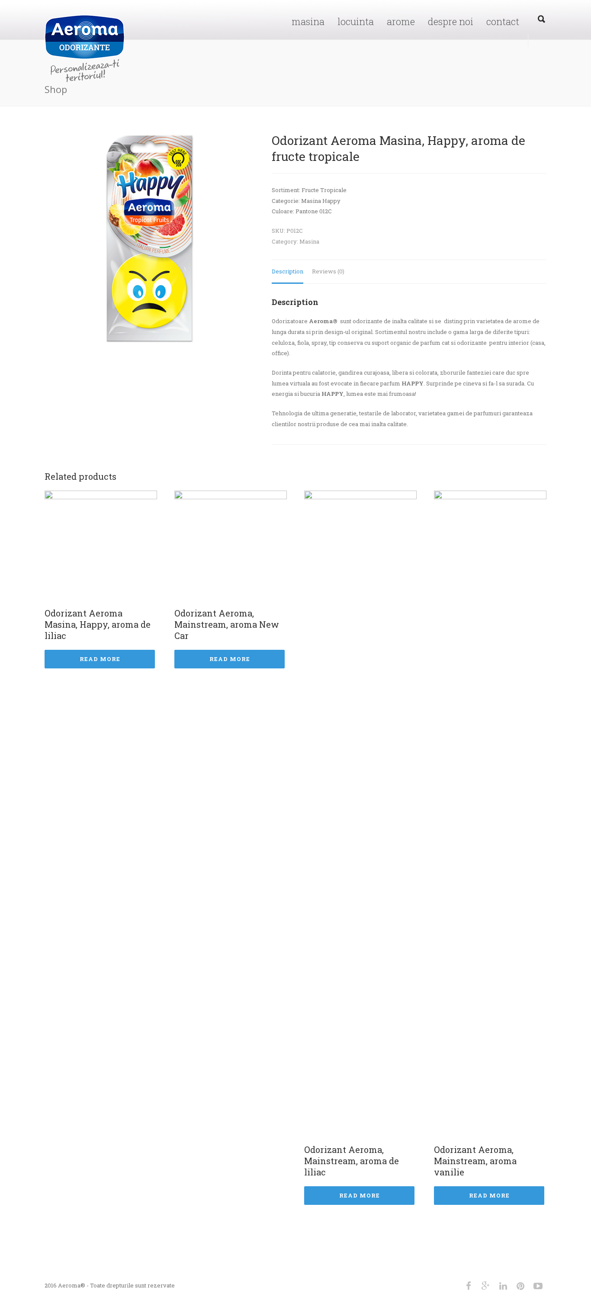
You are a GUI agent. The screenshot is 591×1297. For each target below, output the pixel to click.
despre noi (450, 21)
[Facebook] (468, 1285)
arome (401, 21)
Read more (100, 659)
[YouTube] (537, 1285)
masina (308, 21)
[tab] (287, 272)
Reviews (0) (328, 271)
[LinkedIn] (503, 1285)
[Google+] (486, 1285)
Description (287, 271)
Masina (309, 241)
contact (502, 21)
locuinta (355, 21)
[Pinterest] (520, 1285)
